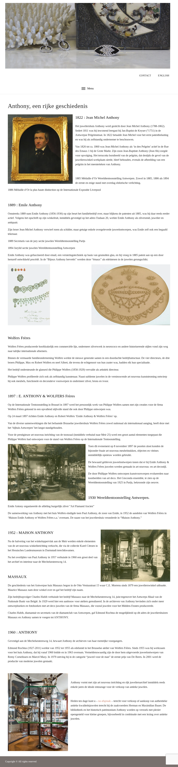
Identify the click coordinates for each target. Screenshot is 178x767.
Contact (145, 75)
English (163, 75)
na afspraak (104, 700)
